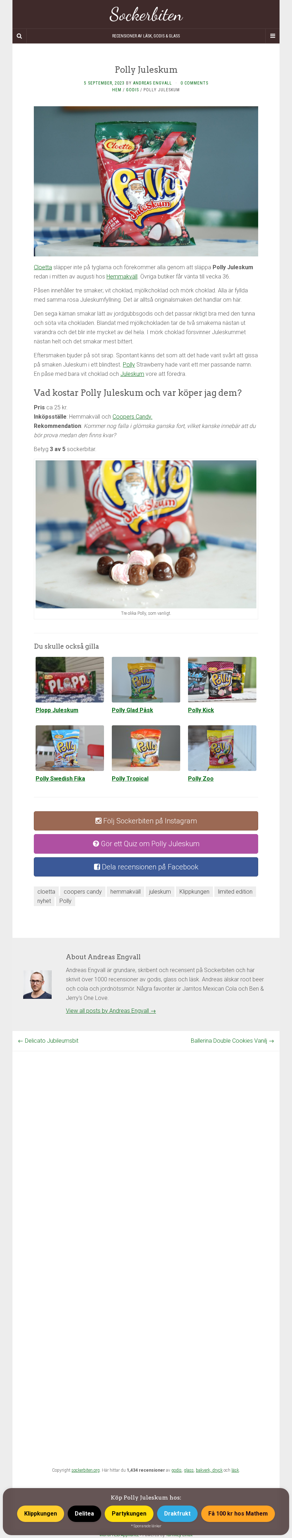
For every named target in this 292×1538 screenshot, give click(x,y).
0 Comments (194, 83)
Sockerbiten (146, 14)
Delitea (84, 1513)
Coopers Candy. (132, 416)
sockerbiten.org (86, 1470)
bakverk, (204, 1470)
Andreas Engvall (152, 83)
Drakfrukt (177, 1513)
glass (189, 1470)
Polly (129, 364)
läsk (235, 1470)
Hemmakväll (121, 276)
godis (176, 1470)
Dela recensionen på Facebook (149, 867)
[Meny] (272, 36)
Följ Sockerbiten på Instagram (149, 821)
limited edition (235, 891)
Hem (116, 89)
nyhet (44, 901)
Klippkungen (194, 891)
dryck (217, 1470)
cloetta (46, 891)
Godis (132, 89)
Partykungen (129, 1513)
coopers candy (83, 891)
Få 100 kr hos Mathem (238, 1513)
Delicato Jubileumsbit (48, 1040)
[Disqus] (146, 1140)
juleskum (160, 891)
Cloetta (43, 267)
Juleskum (132, 374)
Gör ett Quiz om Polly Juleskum (149, 843)
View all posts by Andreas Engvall (111, 1010)
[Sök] (19, 36)
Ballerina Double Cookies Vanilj (232, 1040)
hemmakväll (125, 891)
